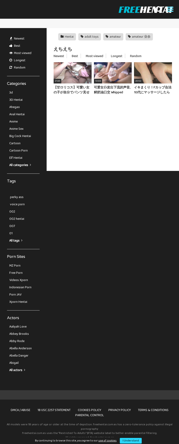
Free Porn (16, 272)
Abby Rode (16, 341)
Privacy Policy (119, 410)
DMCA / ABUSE (20, 410)
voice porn (17, 204)
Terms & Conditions (153, 410)
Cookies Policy (89, 410)
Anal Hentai (17, 114)
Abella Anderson (20, 348)
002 (12, 211)
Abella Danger (18, 355)
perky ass (16, 197)
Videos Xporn (18, 280)
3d (11, 92)
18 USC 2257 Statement (54, 410)
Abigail (14, 362)
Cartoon (15, 143)
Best (16, 45)
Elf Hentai (15, 157)
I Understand (131, 440)
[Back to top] (163, 430)
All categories (19, 165)
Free (145, 9)
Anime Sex (16, 128)
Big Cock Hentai (20, 136)
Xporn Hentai (18, 301)
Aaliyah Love (18, 326)
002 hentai (16, 218)
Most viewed (22, 53)
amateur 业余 (141, 36)
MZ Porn (15, 265)
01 (11, 233)
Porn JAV (15, 294)
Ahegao (14, 107)
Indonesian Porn (20, 287)
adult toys (91, 36)
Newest (18, 38)
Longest (19, 60)
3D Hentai (16, 99)
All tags (14, 240)
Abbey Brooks (19, 333)
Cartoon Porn (18, 150)
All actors (16, 370)
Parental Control (89, 415)
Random (19, 67)
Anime (13, 121)
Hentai (69, 36)
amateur (115, 36)
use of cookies (107, 440)
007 (12, 226)
